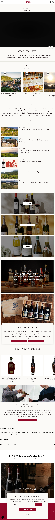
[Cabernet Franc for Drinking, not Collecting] (9, 184)
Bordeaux (27, 203)
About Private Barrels (32, 279)
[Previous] (49, 47)
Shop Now (17, 279)
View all (27, 68)
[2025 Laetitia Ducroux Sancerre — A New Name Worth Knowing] (9, 152)
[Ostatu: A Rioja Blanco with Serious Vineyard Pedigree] (9, 142)
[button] (2, 517)
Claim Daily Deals (19, 340)
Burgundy (27, 246)
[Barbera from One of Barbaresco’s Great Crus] (9, 131)
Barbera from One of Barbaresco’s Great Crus (34, 129)
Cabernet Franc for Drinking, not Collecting (33, 182)
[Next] (52, 47)
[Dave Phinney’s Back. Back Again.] (9, 174)
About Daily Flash (36, 340)
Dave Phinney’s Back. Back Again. (30, 172)
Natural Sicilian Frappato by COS (30, 161)
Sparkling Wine (27, 225)
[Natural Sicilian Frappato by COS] (9, 163)
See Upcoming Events (27, 420)
